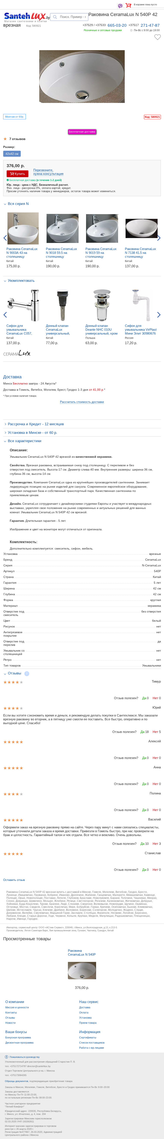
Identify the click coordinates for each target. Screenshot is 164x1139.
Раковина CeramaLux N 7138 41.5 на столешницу (140, 252)
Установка (85, 1017)
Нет (155, 698)
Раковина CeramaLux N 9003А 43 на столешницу (22, 252)
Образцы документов (16, 1081)
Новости (10, 1022)
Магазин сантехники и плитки (25, 21)
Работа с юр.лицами (91, 1047)
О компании (14, 1002)
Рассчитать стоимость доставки (82, 402)
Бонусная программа (18, 1037)
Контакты (11, 1012)
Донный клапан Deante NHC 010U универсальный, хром (101, 329)
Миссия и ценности (17, 1007)
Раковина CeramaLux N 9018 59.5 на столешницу (61, 252)
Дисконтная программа (19, 1042)
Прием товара (88, 1022)
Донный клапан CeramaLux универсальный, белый (58, 331)
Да (144, 698)
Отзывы (10, 1017)
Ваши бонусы (16, 1032)
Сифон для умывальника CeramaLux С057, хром (19, 331)
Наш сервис (88, 1002)
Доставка (84, 1007)
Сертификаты (87, 1037)
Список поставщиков (91, 1042)
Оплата (83, 1012)
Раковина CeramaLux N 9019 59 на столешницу (101, 252)
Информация (89, 1032)
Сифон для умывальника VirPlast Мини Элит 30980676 (141, 329)
